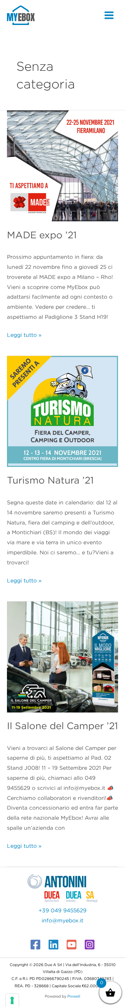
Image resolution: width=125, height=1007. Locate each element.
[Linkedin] (53, 944)
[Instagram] (89, 944)
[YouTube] (71, 944)
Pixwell (73, 996)
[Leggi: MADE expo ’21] (62, 165)
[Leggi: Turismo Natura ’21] (62, 411)
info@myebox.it (62, 921)
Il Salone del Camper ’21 (62, 726)
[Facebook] (35, 944)
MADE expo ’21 (42, 235)
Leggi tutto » (24, 334)
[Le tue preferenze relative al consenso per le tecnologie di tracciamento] (12, 1000)
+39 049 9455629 (62, 910)
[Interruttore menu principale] (109, 15)
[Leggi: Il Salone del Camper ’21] (62, 657)
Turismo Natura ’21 (50, 481)
